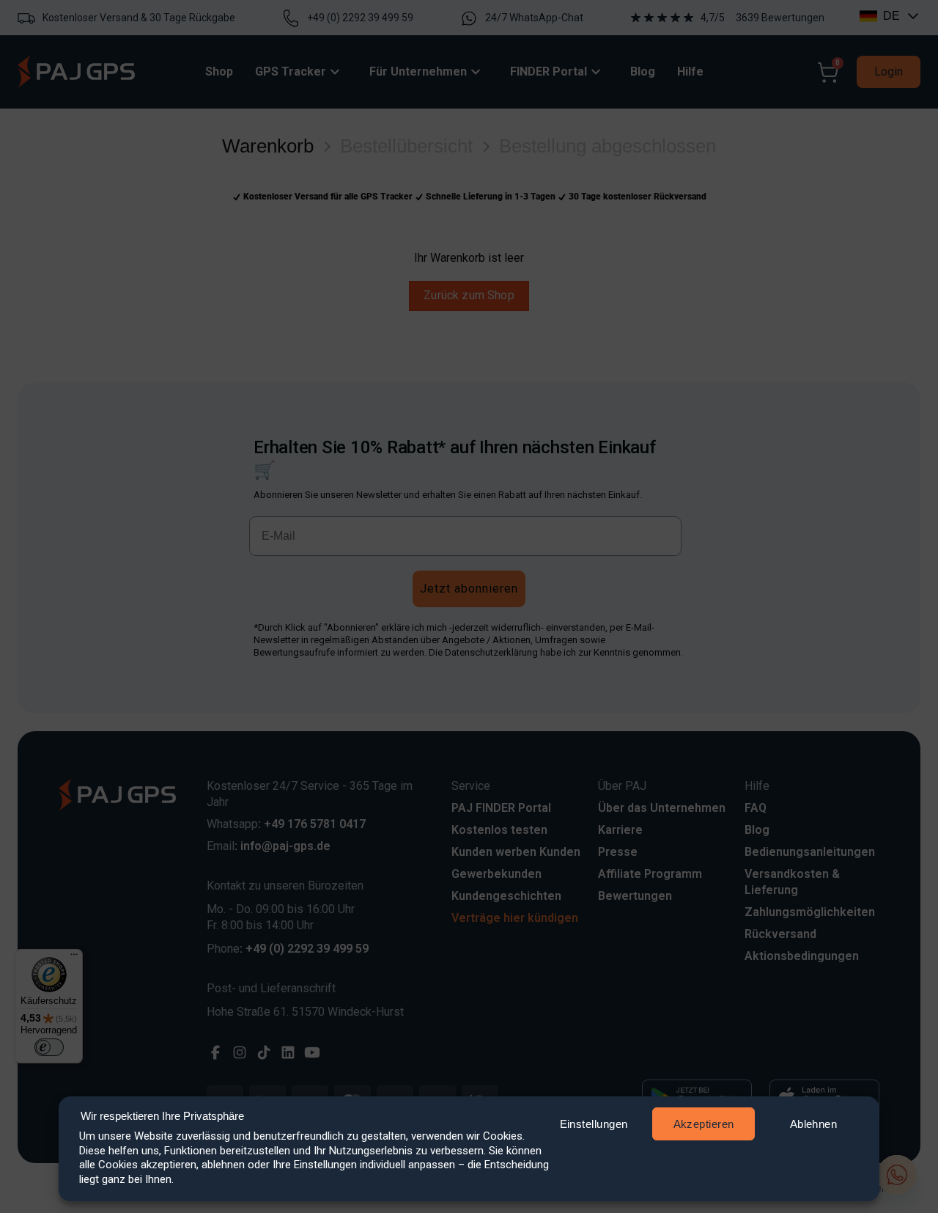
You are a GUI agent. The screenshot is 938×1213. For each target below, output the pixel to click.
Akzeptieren (703, 1124)
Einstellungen (594, 1124)
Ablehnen (814, 1124)
